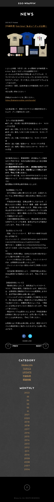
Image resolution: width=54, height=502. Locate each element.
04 (28, 400)
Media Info (27, 365)
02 (28, 407)
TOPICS (27, 368)
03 (28, 404)
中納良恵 (27, 376)
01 (28, 411)
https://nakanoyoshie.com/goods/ (20, 100)
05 (28, 396)
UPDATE (27, 372)
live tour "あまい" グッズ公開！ (31, 26)
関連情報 (27, 379)
